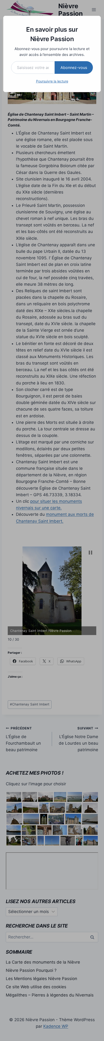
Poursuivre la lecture (52, 81)
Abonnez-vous (73, 67)
